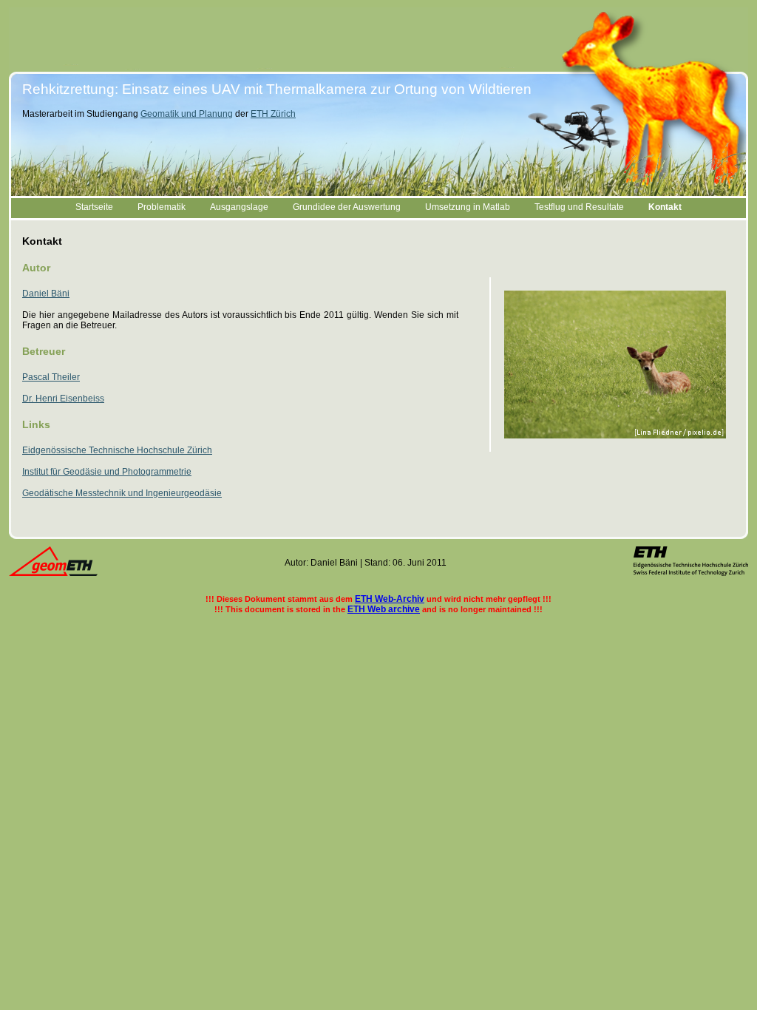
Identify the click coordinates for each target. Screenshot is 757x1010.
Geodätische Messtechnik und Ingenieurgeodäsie (122, 493)
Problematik (162, 207)
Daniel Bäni (45, 293)
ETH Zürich (273, 114)
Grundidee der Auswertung (347, 207)
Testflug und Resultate (579, 207)
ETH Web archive (383, 609)
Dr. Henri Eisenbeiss (63, 398)
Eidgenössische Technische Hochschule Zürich (117, 450)
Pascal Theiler (51, 377)
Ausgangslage (239, 207)
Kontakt (665, 207)
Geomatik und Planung (186, 114)
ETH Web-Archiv (389, 599)
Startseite (94, 207)
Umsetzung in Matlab (467, 207)
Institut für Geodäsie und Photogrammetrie (106, 472)
